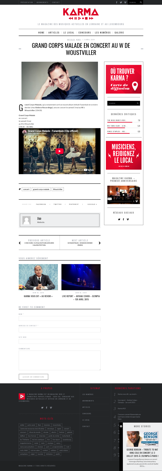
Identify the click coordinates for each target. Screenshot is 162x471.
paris (47, 447)
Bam (39, 425)
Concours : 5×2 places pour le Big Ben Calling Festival (39, 242)
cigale (59, 429)
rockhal (45, 450)
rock (67, 447)
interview (42, 436)
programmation (57, 447)
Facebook (41, 204)
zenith (58, 454)
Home (41, 32)
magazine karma (25, 443)
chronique (50, 429)
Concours (85, 32)
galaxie (69, 432)
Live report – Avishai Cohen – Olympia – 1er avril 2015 (81, 298)
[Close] (121, 426)
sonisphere (24, 454)
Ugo (39, 218)
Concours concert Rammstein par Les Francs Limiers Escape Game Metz (129, 416)
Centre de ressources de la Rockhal (32, 429)
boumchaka (57, 425)
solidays (53, 450)
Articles (54, 32)
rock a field (24, 450)
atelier (22, 425)
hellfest (22, 436)
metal (36, 443)
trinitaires (49, 454)
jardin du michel (54, 436)
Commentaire (24, 349)
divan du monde (34, 432)
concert (26, 189)
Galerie (119, 32)
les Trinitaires (24, 440)
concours (23, 432)
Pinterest (74, 204)
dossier (46, 432)
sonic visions (63, 450)
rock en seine (35, 450)
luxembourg (67, 440)
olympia (40, 447)
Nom (21, 314)
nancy (58, 443)
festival (61, 432)
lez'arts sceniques (38, 440)
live (48, 440)
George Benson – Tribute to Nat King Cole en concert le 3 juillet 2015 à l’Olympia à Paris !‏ (142, 452)
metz (43, 443)
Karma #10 (122, 408)
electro (53, 432)
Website (41, 222)
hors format (32, 436)
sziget (33, 454)
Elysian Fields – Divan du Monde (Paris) (80, 242)
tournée (40, 454)
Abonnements (88, 401)
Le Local (69, 32)
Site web (22, 337)
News (78, 40)
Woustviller (57, 189)
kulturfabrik (66, 436)
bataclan (47, 425)
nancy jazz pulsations (27, 447)
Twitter (58, 204)
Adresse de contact (28, 326)
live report (56, 440)
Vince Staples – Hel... (117, 131)
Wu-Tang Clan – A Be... (117, 126)
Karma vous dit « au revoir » (38, 296)
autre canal (31, 425)
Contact (86, 426)
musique (50, 443)
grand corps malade (41, 189)
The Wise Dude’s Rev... (117, 120)
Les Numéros (103, 32)
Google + (92, 204)
